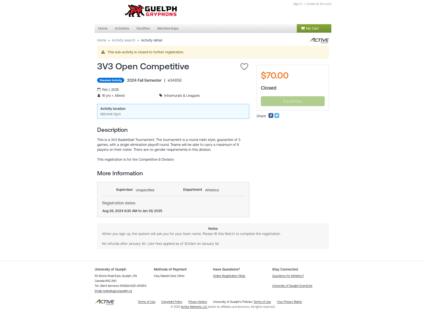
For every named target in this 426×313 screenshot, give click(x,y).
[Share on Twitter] (277, 117)
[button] (244, 67)
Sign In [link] (297, 4)
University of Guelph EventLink (292, 286)
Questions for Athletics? (288, 276)
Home (101, 40)
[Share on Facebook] (271, 117)
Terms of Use (262, 302)
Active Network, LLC (194, 307)
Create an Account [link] (318, 4)
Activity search (123, 40)
